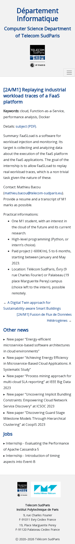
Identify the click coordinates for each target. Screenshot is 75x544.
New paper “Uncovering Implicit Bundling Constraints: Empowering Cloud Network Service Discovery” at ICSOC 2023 (37, 400)
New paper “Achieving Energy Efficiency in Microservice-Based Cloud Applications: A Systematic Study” (37, 363)
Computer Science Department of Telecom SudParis (37, 32)
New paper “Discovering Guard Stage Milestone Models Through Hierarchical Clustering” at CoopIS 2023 (34, 418)
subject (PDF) (26, 126)
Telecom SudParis (37, 505)
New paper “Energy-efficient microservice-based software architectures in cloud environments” (36, 345)
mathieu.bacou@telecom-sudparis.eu (33, 193)
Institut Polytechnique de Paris (37, 509)
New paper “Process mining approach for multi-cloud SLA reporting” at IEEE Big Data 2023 (37, 382)
